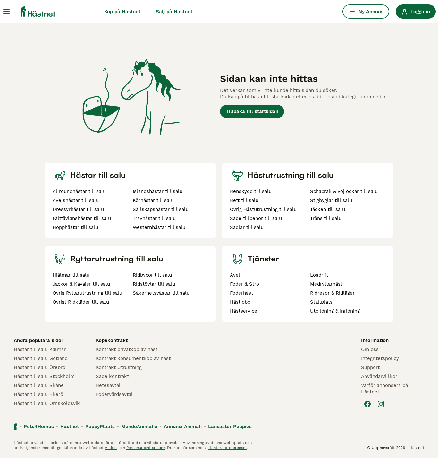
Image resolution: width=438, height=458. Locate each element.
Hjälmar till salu (71, 275)
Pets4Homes (39, 426)
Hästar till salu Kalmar (40, 349)
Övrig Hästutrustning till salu (263, 209)
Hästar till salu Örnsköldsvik (47, 403)
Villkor (111, 447)
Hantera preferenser (227, 447)
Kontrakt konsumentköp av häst (133, 358)
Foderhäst (241, 293)
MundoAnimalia (139, 426)
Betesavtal (108, 385)
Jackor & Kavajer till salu (81, 284)
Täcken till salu (327, 209)
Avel (235, 275)
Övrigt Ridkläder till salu (81, 302)
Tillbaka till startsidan (252, 111)
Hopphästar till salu (75, 227)
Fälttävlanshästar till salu (82, 218)
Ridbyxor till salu (152, 275)
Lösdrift (319, 275)
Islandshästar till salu (157, 191)
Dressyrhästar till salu (78, 209)
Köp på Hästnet (122, 11)
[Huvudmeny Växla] (6, 11)
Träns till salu (325, 218)
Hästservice (243, 311)
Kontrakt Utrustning (119, 367)
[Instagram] (381, 404)
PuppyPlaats (100, 426)
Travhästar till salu (154, 218)
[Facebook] (367, 404)
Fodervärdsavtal (114, 394)
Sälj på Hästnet (174, 11)
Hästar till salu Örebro (39, 367)
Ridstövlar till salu (154, 284)
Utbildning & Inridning (335, 311)
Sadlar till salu (247, 227)
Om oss (370, 349)
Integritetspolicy (380, 358)
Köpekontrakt (112, 340)
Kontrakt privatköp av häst (126, 349)
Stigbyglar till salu (331, 200)
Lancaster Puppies (230, 426)
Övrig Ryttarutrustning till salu (87, 293)
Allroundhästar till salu (79, 191)
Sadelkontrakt (112, 376)
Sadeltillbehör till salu (256, 218)
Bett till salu (244, 200)
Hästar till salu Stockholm (44, 376)
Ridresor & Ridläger (332, 293)
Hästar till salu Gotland (41, 358)
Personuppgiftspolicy (145, 447)
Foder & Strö (244, 284)
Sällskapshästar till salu (161, 209)
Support (370, 367)
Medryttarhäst (326, 284)
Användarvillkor (379, 376)
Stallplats (321, 302)
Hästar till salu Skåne (39, 385)
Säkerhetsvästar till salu (161, 293)
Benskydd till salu (251, 191)
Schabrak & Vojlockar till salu (344, 191)
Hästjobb (240, 302)
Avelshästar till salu (76, 200)
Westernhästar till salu (159, 227)
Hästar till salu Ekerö (38, 394)
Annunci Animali (183, 426)
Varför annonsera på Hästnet (384, 389)
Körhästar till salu (153, 200)
